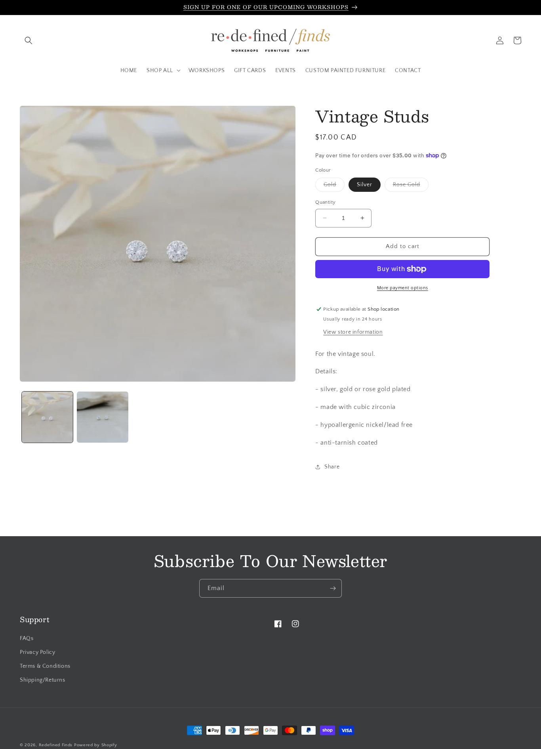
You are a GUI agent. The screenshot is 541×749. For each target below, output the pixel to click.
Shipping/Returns (42, 680)
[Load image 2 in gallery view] (102, 417)
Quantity (325, 202)
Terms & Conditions (45, 666)
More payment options (402, 287)
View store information (353, 332)
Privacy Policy (37, 652)
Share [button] (331, 467)
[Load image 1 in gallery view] (47, 417)
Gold (334, 186)
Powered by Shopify (95, 745)
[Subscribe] (332, 588)
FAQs (26, 638)
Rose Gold (411, 186)
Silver (364, 185)
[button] (28, 40)
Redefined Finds (56, 745)
